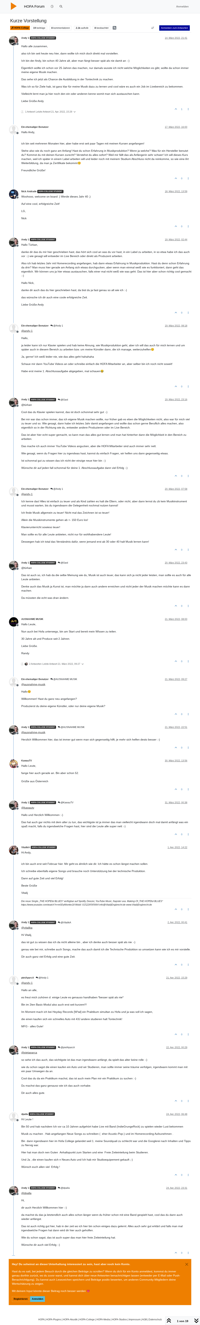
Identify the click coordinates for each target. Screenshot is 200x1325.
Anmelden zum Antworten (174, 28)
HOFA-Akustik (70, 1319)
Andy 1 (25, 38)
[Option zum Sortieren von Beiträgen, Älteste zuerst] (153, 28)
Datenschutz (155, 1319)
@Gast (64, 399)
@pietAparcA (67, 1047)
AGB (144, 1319)
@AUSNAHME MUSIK (65, 679)
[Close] (186, 1264)
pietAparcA (27, 977)
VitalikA (25, 847)
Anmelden (37, 1299)
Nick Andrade (29, 191)
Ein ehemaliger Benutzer (35, 127)
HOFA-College (21, 28)
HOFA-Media (103, 1319)
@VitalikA (65, 922)
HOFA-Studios (119, 1319)
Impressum (134, 1319)
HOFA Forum (34, 6)
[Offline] (15, 40)
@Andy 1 (58, 325)
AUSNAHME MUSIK (32, 619)
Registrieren (21, 1299)
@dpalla (65, 1188)
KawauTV (26, 760)
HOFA (41, 1319)
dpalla (24, 1114)
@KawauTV (66, 802)
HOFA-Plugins (53, 1319)
